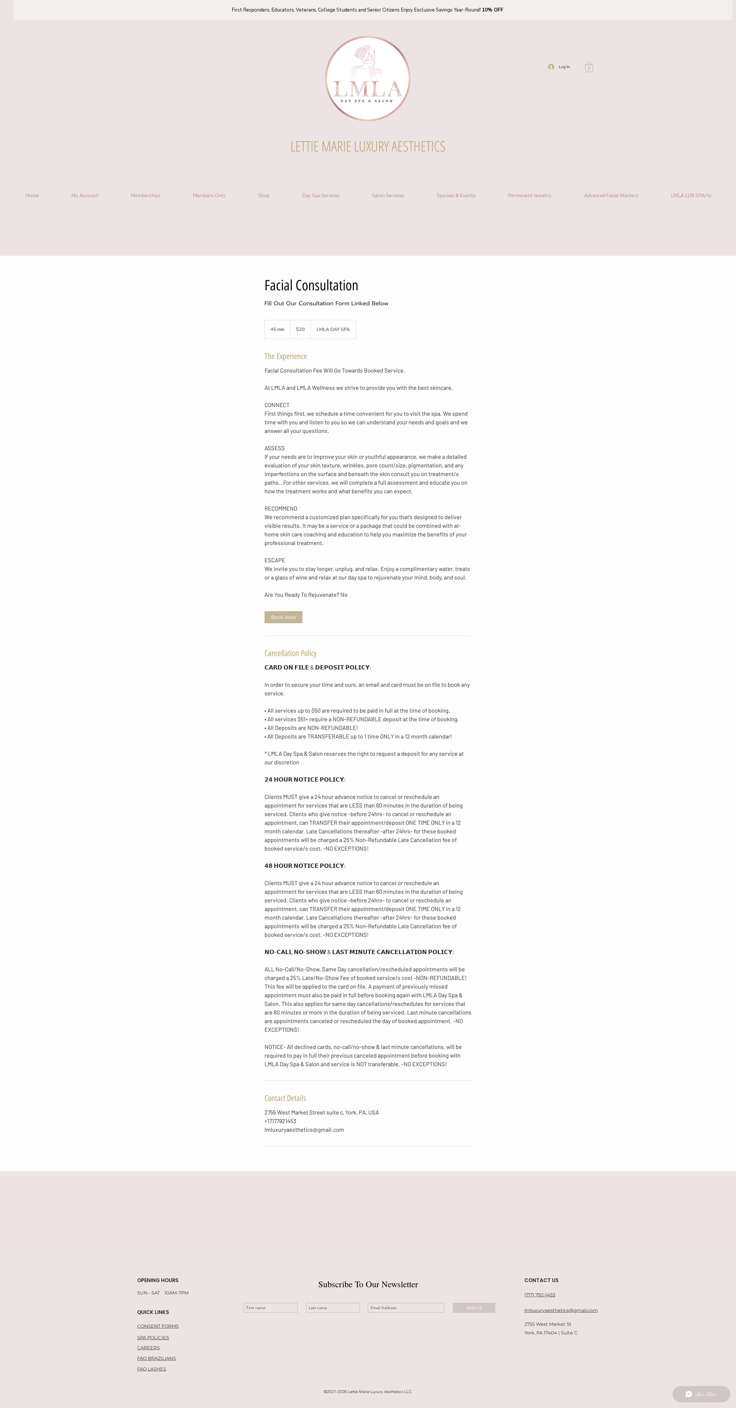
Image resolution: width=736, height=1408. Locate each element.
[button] (589, 67)
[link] (283, 617)
